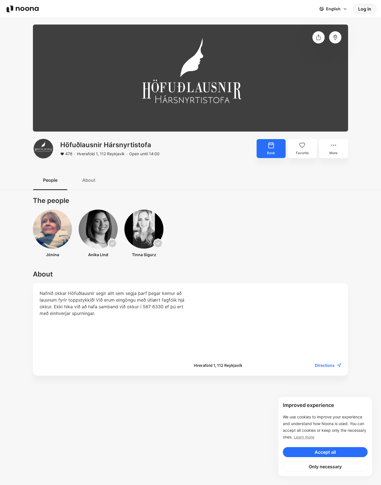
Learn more (304, 437)
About (88, 180)
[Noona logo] (22, 9)
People (50, 180)
